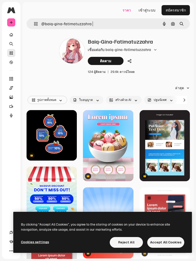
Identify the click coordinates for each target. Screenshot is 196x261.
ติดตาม (105, 61)
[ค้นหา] (11, 44)
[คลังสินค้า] (11, 53)
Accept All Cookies (165, 242)
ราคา (126, 10)
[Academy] (11, 242)
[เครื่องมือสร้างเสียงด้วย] (11, 115)
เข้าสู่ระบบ (147, 10)
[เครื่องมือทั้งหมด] (11, 79)
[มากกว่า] (11, 251)
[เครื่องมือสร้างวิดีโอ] (11, 106)
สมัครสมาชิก (176, 10)
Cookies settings (35, 242)
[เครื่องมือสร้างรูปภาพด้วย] (11, 97)
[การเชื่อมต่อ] (11, 232)
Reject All (126, 242)
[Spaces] (11, 88)
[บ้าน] (11, 35)
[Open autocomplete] (34, 24)
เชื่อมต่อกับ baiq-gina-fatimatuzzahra (119, 49)
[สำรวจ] (11, 62)
